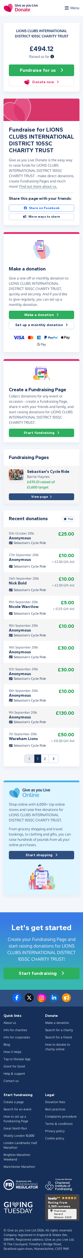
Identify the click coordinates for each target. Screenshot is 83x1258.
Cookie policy (54, 1138)
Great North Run (15, 1128)
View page (39, 497)
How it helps (12, 1052)
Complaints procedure (61, 1116)
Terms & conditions (59, 1124)
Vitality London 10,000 (19, 1135)
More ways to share (44, 217)
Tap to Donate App (17, 1059)
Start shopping (39, 855)
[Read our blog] (66, 1000)
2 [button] (45, 759)
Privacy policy (55, 1131)
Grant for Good (14, 1066)
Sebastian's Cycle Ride (48, 471)
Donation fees (55, 1102)
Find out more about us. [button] (38, 186)
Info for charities (15, 1030)
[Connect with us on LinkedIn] (54, 1000)
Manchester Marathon (19, 1166)
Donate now (43, 82)
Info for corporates (17, 1037)
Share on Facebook (44, 208)
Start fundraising (39, 433)
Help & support (14, 1073)
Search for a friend (58, 1037)
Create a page (14, 1102)
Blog (7, 1044)
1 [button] (39, 758)
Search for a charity (59, 1030)
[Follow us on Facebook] (16, 1000)
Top (70, 518)
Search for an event (17, 1109)
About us (10, 1023)
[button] (52, 56)
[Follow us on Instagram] (41, 1000)
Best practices (55, 1109)
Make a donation (39, 315)
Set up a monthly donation (39, 325)
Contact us (11, 1081)
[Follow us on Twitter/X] (29, 1000)
